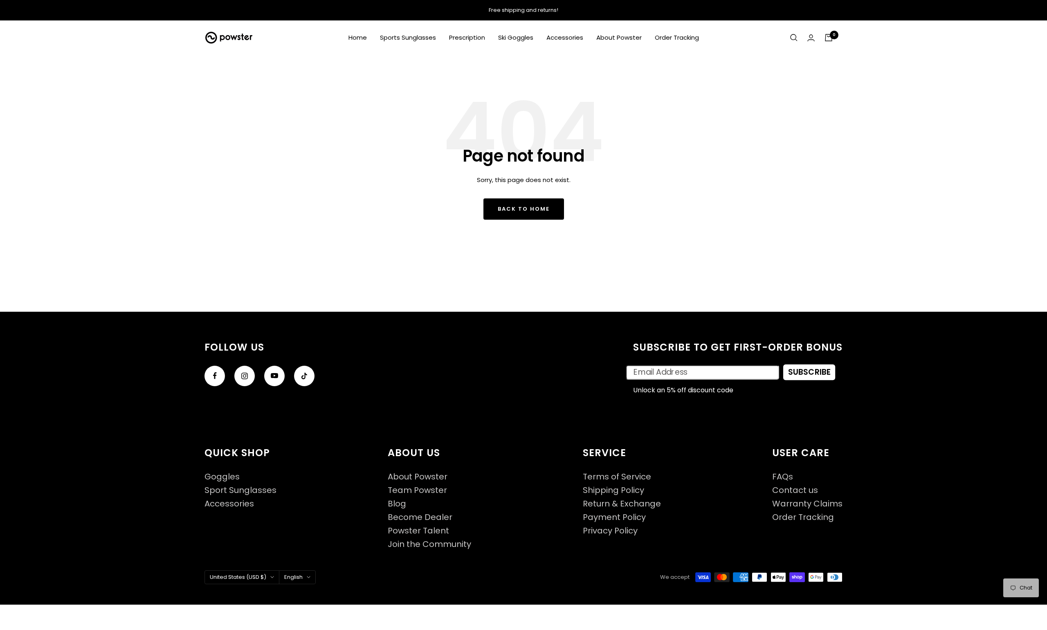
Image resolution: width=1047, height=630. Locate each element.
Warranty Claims (807, 503)
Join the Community (429, 544)
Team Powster (417, 490)
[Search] (794, 37)
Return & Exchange (622, 503)
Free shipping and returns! (523, 10)
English (293, 577)
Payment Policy (614, 517)
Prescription (467, 37)
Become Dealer (420, 517)
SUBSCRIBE (809, 372)
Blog (397, 503)
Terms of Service (617, 476)
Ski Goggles (515, 37)
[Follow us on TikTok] (304, 376)
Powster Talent (418, 530)
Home (357, 37)
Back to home (524, 209)
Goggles (222, 476)
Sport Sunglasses (240, 490)
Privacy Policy (610, 530)
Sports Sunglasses (408, 37)
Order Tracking (677, 37)
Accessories (564, 37)
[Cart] (829, 37)
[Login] (811, 37)
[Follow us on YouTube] (274, 376)
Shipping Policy (613, 490)
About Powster (619, 37)
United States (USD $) (238, 577)
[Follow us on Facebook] (214, 376)
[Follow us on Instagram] (244, 376)
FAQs (782, 476)
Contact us (795, 490)
